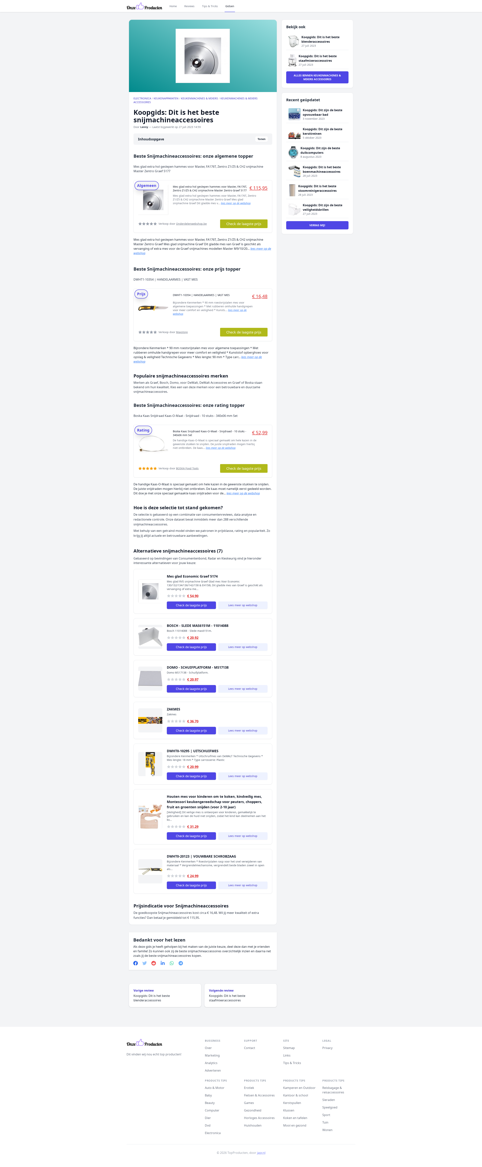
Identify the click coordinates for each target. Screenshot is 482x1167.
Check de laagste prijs (243, 224)
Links (287, 1055)
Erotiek (249, 1088)
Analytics (211, 1063)
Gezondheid (252, 1110)
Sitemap (289, 1048)
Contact (249, 1048)
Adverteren (213, 1070)
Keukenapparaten (166, 98)
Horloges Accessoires (259, 1118)
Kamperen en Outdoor (299, 1088)
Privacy (327, 1048)
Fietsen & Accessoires (259, 1095)
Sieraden (328, 1100)
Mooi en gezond (294, 1125)
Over (208, 1048)
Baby (208, 1095)
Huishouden (253, 1125)
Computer (212, 1110)
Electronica (142, 98)
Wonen (327, 1130)
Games (249, 1103)
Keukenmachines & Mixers (199, 98)
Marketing (212, 1055)
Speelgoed (329, 1107)
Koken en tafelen (295, 1118)
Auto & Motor (214, 1088)
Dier (208, 1118)
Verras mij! (317, 225)
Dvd (207, 1125)
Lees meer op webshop (242, 605)
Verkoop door (183, 223)
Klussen (288, 1110)
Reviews (189, 6)
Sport (326, 1115)
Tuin (325, 1122)
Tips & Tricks (210, 6)
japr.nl (261, 1153)
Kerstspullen (292, 1103)
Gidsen (229, 6)
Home (173, 6)
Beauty (210, 1103)
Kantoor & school (295, 1095)
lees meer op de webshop (236, 203)
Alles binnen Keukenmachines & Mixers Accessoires (317, 77)
